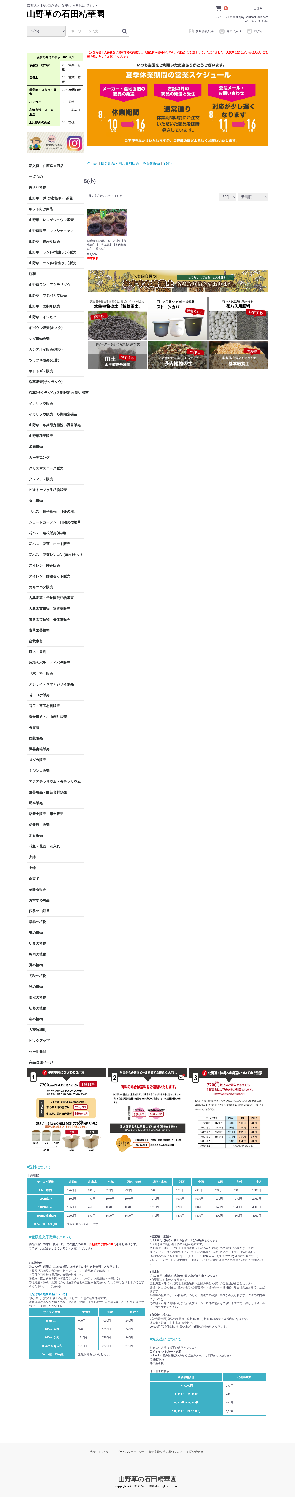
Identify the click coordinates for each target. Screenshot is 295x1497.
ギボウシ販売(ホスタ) (46, 328)
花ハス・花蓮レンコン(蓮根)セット (56, 555)
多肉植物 (36, 447)
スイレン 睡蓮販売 (44, 565)
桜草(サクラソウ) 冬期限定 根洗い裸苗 (56, 393)
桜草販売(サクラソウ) (46, 382)
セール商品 (37, 1051)
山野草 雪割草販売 (44, 306)
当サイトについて (101, 1451)
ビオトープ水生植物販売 (48, 490)
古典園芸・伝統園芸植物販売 (51, 598)
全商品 (92, 163)
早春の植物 (37, 922)
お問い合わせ (195, 1451)
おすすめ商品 (39, 900)
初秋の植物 (37, 976)
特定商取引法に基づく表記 (165, 1451)
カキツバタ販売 (41, 587)
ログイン (260, 31)
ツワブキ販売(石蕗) (44, 360)
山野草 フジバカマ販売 (48, 295)
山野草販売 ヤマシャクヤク (51, 231)
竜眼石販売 (37, 889)
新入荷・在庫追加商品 (46, 166)
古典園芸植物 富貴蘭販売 (49, 609)
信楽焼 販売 (39, 825)
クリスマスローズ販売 (46, 468)
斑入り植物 (37, 187)
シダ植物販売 (39, 339)
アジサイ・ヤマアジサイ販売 (51, 684)
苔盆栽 (34, 727)
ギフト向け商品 (41, 209)
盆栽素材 (36, 641)
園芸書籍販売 (39, 749)
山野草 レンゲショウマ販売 (51, 220)
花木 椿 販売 (41, 673)
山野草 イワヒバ (43, 317)
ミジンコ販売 (39, 771)
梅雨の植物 (37, 954)
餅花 (32, 274)
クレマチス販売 (41, 479)
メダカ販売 (37, 760)
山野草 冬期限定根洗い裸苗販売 (55, 425)
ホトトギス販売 (41, 371)
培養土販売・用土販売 (46, 814)
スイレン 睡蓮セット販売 (49, 576)
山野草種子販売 (41, 436)
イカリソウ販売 (41, 403)
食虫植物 (36, 501)
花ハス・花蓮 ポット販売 (49, 544)
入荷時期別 (37, 1030)
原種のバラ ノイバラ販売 (49, 663)
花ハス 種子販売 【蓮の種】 (53, 511)
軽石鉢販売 (151, 163)
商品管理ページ (41, 1062)
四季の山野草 (39, 911)
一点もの (36, 177)
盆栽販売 (36, 738)
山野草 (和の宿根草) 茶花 (51, 198)
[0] (218, 8)
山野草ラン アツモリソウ (49, 285)
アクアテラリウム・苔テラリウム (55, 781)
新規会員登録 (205, 31)
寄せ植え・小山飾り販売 (48, 717)
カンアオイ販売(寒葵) (46, 349)
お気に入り (233, 31)
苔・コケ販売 (39, 695)
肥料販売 (36, 803)
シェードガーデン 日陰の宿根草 (55, 522)
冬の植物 (36, 1019)
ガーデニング (41, 457)
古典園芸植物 (39, 630)
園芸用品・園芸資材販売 (48, 792)
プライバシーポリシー (131, 1451)
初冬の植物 (37, 1008)
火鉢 (32, 857)
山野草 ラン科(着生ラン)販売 (52, 263)
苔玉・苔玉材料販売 (44, 706)
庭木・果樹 (37, 652)
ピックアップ (39, 1041)
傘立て (34, 879)
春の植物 (36, 933)
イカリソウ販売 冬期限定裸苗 (53, 414)
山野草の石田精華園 (66, 14)
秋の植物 (36, 987)
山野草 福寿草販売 (44, 241)
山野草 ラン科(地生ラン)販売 (52, 252)
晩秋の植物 (37, 997)
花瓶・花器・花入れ (44, 846)
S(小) (167, 163)
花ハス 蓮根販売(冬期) (47, 533)
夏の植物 (36, 965)
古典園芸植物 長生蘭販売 (49, 619)
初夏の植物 (37, 943)
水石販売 (36, 835)
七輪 (32, 868)
